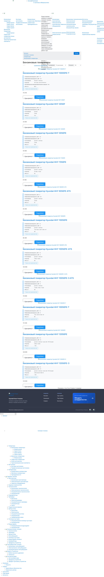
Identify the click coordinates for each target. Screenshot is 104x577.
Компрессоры (12, 469)
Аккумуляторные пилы (17, 514)
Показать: (71, 65)
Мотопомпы (11, 464)
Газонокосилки (12, 486)
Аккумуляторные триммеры (19, 502)
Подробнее (40, 97)
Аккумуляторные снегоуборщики (17, 549)
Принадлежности (32, 24)
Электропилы (15, 512)
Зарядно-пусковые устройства (17, 561)
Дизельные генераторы (17, 456)
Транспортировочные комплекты (20, 463)
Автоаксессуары (12, 556)
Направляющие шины (17, 517)
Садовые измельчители (15, 485)
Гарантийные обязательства (14, 568)
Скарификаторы (13, 495)
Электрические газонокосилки (20, 490)
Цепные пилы (12, 508)
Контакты (59, 401)
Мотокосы (85, 19)
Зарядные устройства (14, 542)
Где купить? (28, 98)
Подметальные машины (15, 507)
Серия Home (10, 24)
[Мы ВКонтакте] (90, 410)
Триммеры (11, 497)
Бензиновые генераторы (31, 58)
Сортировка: (52, 65)
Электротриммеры (87, 21)
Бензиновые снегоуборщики (16, 546)
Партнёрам (60, 398)
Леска (83, 26)
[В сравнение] (23, 71)
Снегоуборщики (13, 536)
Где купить (60, 395)
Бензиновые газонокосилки (74, 19)
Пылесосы (11, 554)
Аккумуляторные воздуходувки (20, 525)
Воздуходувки (12, 524)
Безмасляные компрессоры (19, 471)
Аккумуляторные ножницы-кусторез (21, 520)
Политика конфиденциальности (16, 409)
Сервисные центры (11, 570)
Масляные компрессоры (18, 473)
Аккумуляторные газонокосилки (20, 491)
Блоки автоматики (16, 461)
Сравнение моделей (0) (40, 65)
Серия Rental (10, 26)
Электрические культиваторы (19, 481)
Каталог (30, 1)
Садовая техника (12, 476)
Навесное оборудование (18, 483)
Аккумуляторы (70, 27)
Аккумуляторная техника (14, 529)
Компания (35, 1)
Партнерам (6, 573)
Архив (76, 27)
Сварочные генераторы (18, 459)
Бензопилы (100, 21)
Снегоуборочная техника (14, 544)
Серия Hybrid (10, 27)
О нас (35, 2)
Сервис (46, 401)
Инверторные (10, 22)
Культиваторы (12, 478)
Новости (39, 2)
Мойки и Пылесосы (12, 551)
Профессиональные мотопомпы (20, 468)
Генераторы (27, 56)
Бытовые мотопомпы (17, 466)
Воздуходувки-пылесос (15, 539)
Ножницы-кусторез (14, 519)
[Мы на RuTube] (94, 410)
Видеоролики (45, 2)
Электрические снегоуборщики (17, 548)
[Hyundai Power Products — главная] (14, 394)
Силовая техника (29, 55)
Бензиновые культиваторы (18, 480)
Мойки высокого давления (16, 553)
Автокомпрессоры (13, 558)
